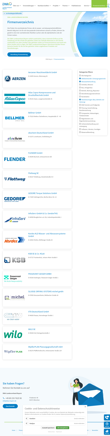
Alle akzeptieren (62, 428)
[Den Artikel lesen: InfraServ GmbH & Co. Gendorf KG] (15, 228)
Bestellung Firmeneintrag (19, 54)
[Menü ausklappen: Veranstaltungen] (35, 6)
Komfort (32, 418)
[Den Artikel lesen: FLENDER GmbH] (15, 168)
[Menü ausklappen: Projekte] (60, 6)
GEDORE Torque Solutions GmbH (42, 193)
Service (86, 6)
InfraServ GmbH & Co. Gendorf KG (43, 213)
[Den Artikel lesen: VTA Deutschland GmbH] (13, 316)
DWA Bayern (49, 59)
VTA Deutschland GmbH (38, 311)
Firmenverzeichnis (99, 6)
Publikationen (76, 6)
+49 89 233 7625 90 (14, 398)
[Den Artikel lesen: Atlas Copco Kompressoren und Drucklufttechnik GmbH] (15, 107)
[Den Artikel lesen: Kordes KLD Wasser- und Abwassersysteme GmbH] (15, 248)
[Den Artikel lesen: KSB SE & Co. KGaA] (15, 268)
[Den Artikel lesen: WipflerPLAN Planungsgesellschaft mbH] (13, 352)
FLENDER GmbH (35, 152)
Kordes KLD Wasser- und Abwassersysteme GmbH (46, 234)
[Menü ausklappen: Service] (90, 6)
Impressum (59, 431)
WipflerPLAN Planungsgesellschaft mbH (45, 346)
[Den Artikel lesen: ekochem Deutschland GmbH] (15, 147)
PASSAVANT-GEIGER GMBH (39, 273)
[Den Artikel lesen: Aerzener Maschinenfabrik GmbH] (15, 87)
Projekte (55, 6)
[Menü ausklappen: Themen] (69, 6)
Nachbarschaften (43, 6)
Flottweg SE (33, 173)
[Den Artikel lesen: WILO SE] (13, 334)
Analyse (32, 423)
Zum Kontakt (10, 406)
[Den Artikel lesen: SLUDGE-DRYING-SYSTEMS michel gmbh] (15, 306)
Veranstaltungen (28, 6)
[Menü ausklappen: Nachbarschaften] (50, 6)
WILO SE (31, 329)
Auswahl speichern (48, 428)
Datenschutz (51, 431)
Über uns (16, 6)
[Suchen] (108, 7)
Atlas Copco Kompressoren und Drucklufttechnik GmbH (42, 93)
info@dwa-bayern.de (9, 401)
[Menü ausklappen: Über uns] (20, 6)
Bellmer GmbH (34, 112)
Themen (65, 6)
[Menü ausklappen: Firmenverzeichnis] (106, 6)
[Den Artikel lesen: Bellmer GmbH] (15, 127)
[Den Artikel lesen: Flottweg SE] (15, 188)
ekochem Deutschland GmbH (41, 132)
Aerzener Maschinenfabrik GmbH (42, 72)
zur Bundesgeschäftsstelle (14, 13)
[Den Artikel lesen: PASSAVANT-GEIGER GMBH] (13, 279)
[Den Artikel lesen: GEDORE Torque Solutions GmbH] (15, 208)
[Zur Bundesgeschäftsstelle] (108, 5)
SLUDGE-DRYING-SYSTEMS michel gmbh (45, 291)
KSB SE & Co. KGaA (36, 253)
